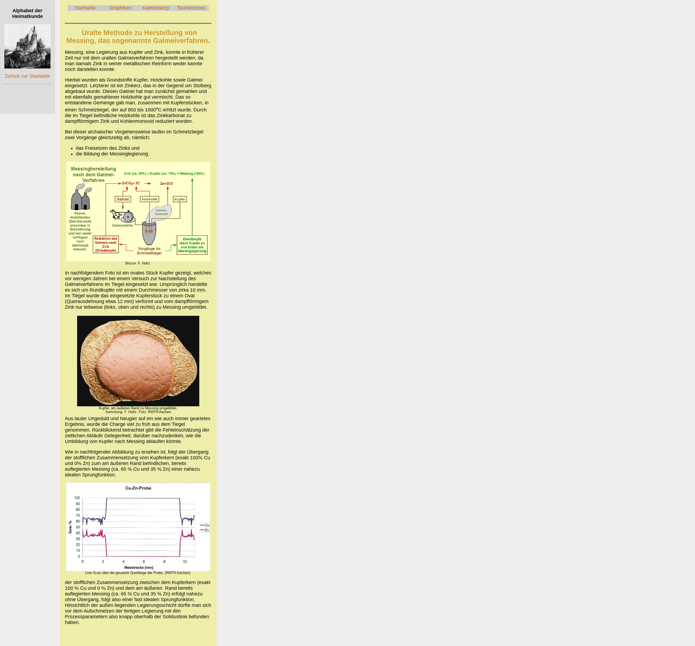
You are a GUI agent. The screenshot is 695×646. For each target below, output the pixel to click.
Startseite (85, 8)
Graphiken (120, 8)
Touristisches (191, 8)
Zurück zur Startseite (27, 76)
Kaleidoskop (156, 8)
